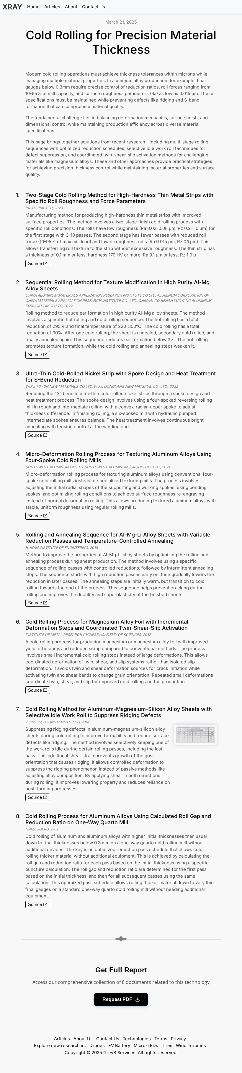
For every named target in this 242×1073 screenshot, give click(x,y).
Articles (52, 6)
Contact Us (93, 6)
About (71, 6)
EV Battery (119, 1045)
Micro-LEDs (146, 1045)
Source (35, 263)
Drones (97, 1045)
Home (33, 6)
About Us (83, 1038)
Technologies (137, 1038)
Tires (167, 1045)
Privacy (178, 1038)
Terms (160, 1038)
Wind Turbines (191, 1045)
